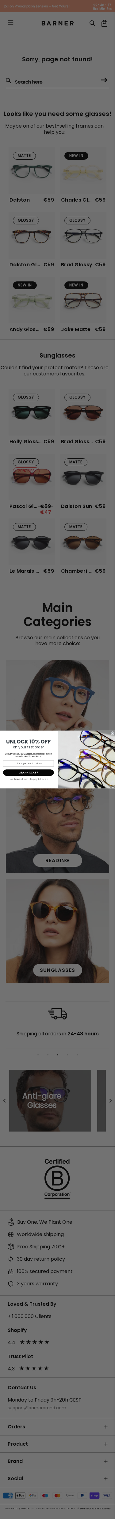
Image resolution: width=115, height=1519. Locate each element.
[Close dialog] (112, 733)
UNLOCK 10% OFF (28, 772)
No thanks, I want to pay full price (29, 779)
